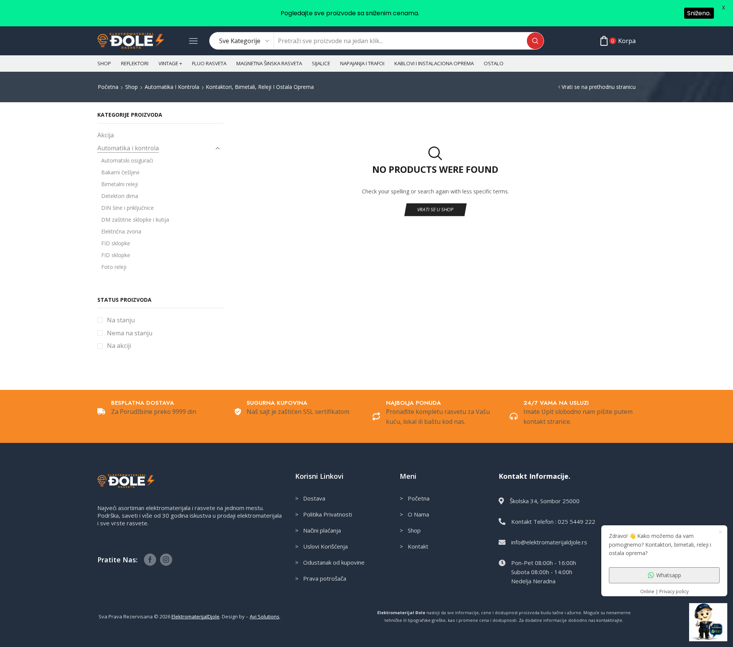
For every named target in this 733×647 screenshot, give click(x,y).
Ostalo (494, 63)
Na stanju (121, 320)
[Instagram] (166, 560)
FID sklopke (115, 243)
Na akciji (119, 345)
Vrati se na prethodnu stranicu (599, 86)
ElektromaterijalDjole (195, 616)
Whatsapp (668, 575)
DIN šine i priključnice (127, 207)
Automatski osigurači (127, 160)
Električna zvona (121, 231)
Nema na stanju (129, 333)
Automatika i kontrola (172, 86)
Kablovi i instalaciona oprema (434, 63)
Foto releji (113, 266)
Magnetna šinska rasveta (269, 63)
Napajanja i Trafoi (362, 63)
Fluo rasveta (209, 63)
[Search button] (535, 40)
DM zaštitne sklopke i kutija (135, 219)
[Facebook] (150, 560)
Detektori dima (119, 196)
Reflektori (135, 63)
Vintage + (170, 63)
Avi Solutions (264, 616)
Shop (104, 63)
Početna (108, 86)
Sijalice (321, 63)
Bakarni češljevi (120, 172)
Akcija (105, 135)
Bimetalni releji (119, 184)
